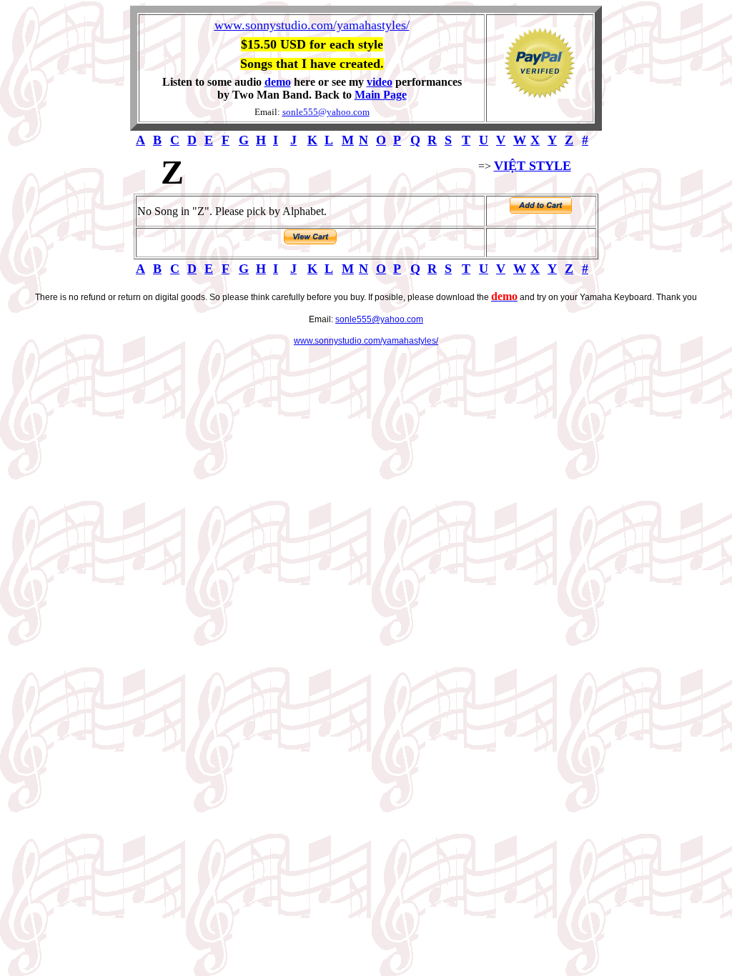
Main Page (381, 95)
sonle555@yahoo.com (326, 111)
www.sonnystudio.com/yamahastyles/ (312, 25)
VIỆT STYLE (532, 166)
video (379, 82)
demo (277, 82)
